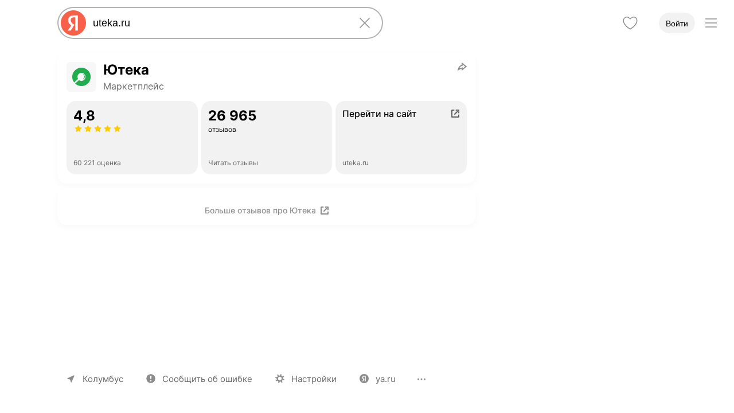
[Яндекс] (73, 23)
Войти (677, 23)
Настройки (314, 378)
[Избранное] (630, 23)
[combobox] (218, 23)
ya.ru (386, 378)
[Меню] (711, 22)
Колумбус (103, 378)
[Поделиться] (462, 66)
